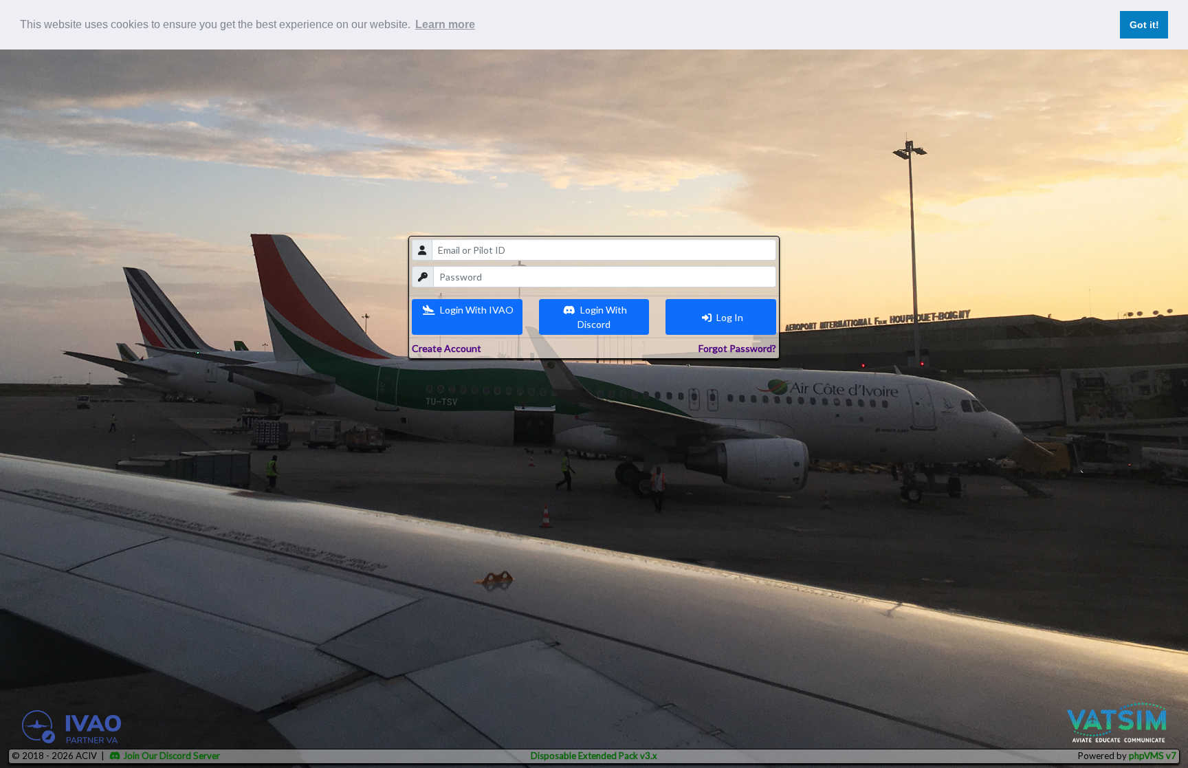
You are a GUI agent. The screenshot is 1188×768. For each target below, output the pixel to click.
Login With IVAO (476, 310)
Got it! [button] (1144, 24)
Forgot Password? (737, 348)
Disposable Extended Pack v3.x (594, 755)
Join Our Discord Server (171, 755)
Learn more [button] (445, 24)
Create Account (446, 348)
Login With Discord (603, 317)
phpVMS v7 (1152, 755)
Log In (728, 317)
